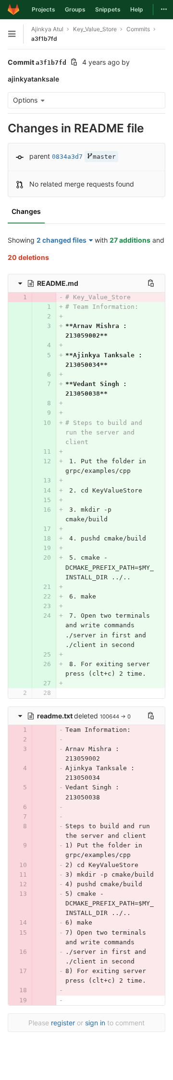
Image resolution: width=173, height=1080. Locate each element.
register (63, 1023)
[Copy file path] (151, 283)
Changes (26, 211)
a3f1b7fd (44, 38)
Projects (43, 9)
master (104, 156)
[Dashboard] (13, 9)
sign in (95, 1023)
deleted (68, 716)
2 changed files (61, 240)
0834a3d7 (67, 156)
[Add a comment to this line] (7, 297)
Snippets (108, 9)
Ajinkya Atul (47, 29)
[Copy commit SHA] (74, 63)
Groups (75, 9)
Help (136, 9)
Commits (138, 29)
